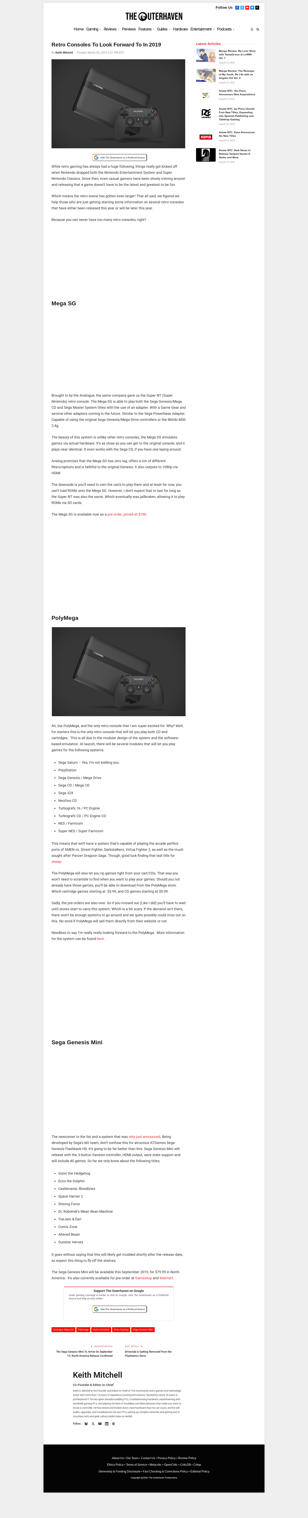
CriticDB (185, 1464)
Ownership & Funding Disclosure (120, 1471)
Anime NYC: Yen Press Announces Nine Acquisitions (237, 92)
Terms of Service (136, 1464)
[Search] (257, 29)
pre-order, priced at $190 (126, 514)
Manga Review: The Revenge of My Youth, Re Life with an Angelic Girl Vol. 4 (236, 74)
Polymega (83, 1329)
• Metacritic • (155, 1464)
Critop (197, 1464)
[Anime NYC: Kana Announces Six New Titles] (206, 137)
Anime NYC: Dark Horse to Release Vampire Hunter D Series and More (235, 154)
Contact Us (148, 1458)
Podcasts (224, 29)
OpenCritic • (172, 1464)
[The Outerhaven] (154, 16)
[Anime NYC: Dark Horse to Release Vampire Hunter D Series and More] (206, 155)
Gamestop (143, 1278)
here (100, 939)
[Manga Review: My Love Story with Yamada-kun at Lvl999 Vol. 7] (206, 55)
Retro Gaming (121, 1329)
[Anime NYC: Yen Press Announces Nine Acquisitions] (206, 95)
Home (78, 29)
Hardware (180, 29)
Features (145, 29)
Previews (129, 29)
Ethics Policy (115, 1464)
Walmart (166, 1278)
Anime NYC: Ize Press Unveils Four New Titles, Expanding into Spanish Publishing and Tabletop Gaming (237, 114)
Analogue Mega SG (63, 1329)
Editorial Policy (199, 1471)
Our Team (132, 1458)
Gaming (92, 29)
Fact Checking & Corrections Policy (165, 1471)
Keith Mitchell (64, 52)
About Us (118, 1458)
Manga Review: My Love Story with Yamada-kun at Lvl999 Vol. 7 (237, 54)
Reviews (110, 29)
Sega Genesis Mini (143, 1329)
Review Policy (187, 1458)
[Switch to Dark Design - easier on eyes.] (252, 29)
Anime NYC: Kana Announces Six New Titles (237, 134)
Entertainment (201, 29)
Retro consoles (101, 1329)
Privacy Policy (167, 1458)
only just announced (144, 1137)
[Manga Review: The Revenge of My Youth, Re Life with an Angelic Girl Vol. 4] (206, 75)
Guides (162, 29)
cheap (56, 861)
